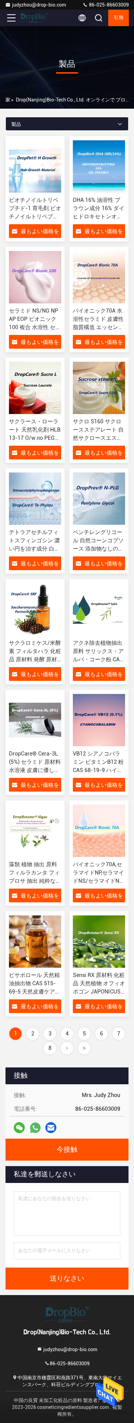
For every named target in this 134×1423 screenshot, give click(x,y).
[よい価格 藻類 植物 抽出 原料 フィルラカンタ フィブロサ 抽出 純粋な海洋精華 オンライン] (35, 831)
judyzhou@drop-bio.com (39, 5)
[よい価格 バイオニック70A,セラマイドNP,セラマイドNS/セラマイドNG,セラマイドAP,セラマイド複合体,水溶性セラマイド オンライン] (99, 831)
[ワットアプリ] (35, 1128)
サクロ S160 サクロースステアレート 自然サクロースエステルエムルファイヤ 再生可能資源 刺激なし (98, 438)
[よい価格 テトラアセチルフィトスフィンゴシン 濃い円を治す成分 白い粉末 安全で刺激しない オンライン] (35, 498)
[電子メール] (50, 1127)
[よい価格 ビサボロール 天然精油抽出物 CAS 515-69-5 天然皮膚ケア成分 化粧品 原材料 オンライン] (35, 941)
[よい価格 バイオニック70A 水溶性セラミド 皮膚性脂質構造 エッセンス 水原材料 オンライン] (99, 277)
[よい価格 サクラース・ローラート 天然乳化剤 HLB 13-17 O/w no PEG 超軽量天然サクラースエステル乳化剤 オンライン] (35, 388)
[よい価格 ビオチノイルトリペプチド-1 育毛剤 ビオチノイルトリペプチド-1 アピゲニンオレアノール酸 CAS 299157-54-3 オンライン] (35, 166)
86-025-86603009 (108, 5)
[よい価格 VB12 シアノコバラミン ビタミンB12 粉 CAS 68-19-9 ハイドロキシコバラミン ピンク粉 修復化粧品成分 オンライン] (99, 720)
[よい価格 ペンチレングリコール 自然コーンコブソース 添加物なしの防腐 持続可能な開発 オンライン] (99, 498)
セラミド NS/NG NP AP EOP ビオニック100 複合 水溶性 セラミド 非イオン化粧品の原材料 (35, 327)
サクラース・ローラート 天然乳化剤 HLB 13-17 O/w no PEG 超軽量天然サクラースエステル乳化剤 (34, 438)
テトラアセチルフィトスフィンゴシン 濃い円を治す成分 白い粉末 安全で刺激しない (34, 548)
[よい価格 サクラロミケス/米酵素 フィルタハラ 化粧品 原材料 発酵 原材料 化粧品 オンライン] (35, 609)
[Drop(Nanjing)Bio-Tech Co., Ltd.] (34, 18)
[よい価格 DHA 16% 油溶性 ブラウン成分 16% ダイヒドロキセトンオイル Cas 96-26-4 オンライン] (99, 166)
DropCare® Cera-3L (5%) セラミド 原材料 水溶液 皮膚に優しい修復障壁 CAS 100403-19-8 (35, 770)
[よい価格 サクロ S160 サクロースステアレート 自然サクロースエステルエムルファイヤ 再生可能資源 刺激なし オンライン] (99, 388)
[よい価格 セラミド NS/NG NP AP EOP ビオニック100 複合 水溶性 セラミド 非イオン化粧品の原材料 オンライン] (35, 277)
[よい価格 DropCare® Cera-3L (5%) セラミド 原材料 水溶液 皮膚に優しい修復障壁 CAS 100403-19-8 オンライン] (35, 720)
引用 (118, 17)
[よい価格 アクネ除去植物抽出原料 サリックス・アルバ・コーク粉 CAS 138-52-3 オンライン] (99, 609)
